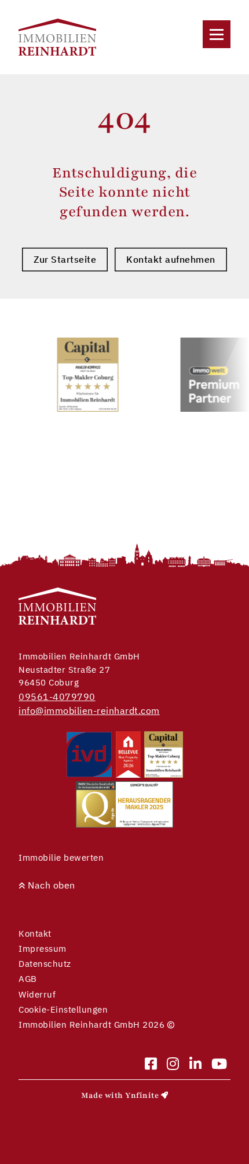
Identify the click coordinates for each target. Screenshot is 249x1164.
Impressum (43, 948)
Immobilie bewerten (61, 857)
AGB (28, 978)
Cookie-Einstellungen (63, 1009)
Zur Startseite (65, 259)
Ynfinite (142, 1095)
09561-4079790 (57, 696)
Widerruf (37, 994)
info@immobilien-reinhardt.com (89, 710)
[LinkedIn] (195, 1064)
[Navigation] (217, 34)
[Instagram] (173, 1064)
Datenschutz (45, 963)
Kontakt (35, 933)
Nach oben (50, 885)
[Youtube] (219, 1064)
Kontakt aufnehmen (170, 259)
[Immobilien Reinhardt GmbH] (57, 37)
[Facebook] (151, 1064)
